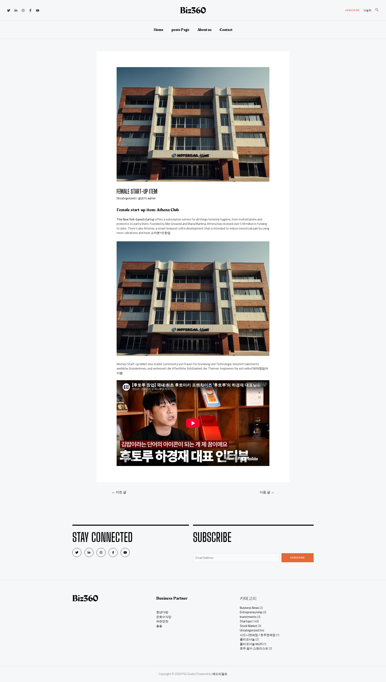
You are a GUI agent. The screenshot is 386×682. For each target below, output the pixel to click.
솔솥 (159, 626)
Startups (246, 621)
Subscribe (298, 558)
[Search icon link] (377, 10)
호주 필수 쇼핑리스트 (254, 648)
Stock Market (248, 626)
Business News (249, 608)
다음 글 (267, 492)
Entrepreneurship (251, 612)
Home (158, 30)
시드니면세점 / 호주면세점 (257, 635)
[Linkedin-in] (88, 552)
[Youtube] (125, 552)
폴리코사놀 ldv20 (251, 644)
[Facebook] (30, 10)
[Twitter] (8, 10)
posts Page (180, 30)
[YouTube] (37, 10)
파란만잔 (162, 621)
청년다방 (162, 612)
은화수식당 (163, 617)
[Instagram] (23, 10)
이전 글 (119, 492)
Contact (226, 30)
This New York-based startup (135, 219)
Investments (248, 617)
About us (204, 30)
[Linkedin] (15, 10)
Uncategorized (126, 198)
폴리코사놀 (247, 639)
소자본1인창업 (160, 233)
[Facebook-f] (113, 552)
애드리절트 (219, 674)
